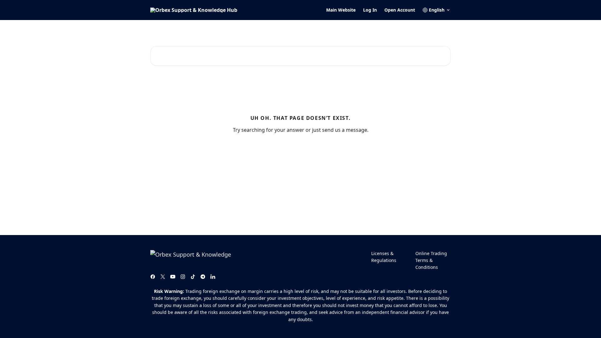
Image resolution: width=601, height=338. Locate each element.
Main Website (341, 10)
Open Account (399, 10)
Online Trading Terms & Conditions (431, 260)
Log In (370, 10)
